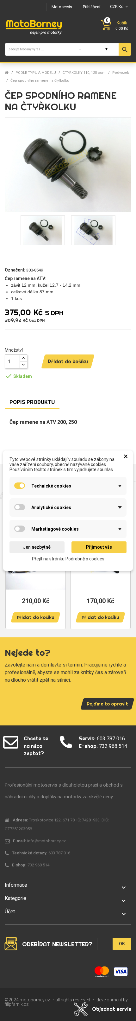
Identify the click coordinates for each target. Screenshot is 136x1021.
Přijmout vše (99, 547)
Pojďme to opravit (107, 704)
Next (123, 572)
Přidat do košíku (68, 361)
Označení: (15, 269)
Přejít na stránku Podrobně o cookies (68, 558)
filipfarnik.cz (16, 1004)
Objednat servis (111, 1008)
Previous (12, 572)
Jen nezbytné (37, 547)
